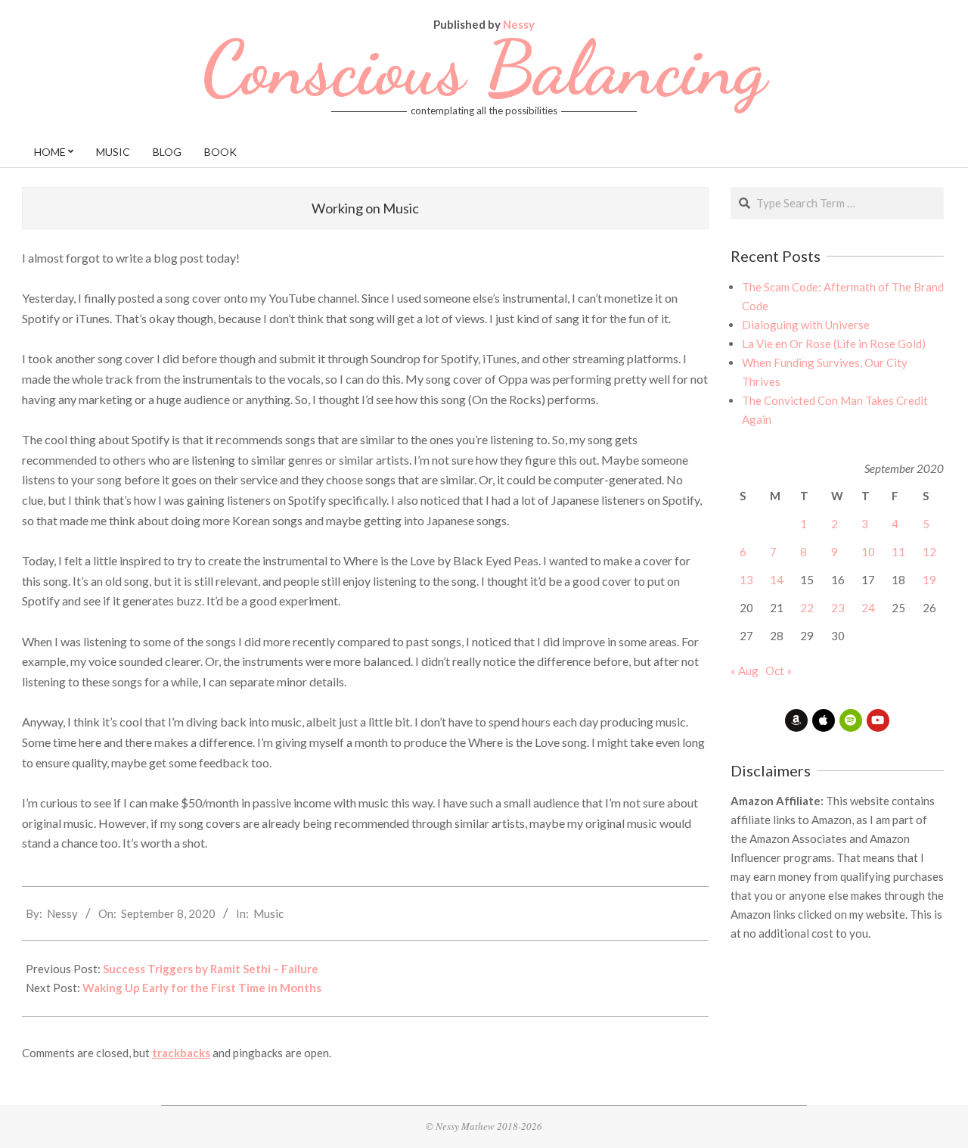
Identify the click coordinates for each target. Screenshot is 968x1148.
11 (898, 551)
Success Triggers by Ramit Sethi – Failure (210, 968)
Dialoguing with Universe (806, 324)
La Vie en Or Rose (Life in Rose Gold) (834, 343)
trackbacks (181, 1052)
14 (776, 579)
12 (929, 551)
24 (868, 607)
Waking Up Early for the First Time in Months (201, 987)
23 (838, 607)
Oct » (778, 670)
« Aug (745, 670)
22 (807, 607)
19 (929, 579)
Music (268, 913)
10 (868, 551)
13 (746, 579)
